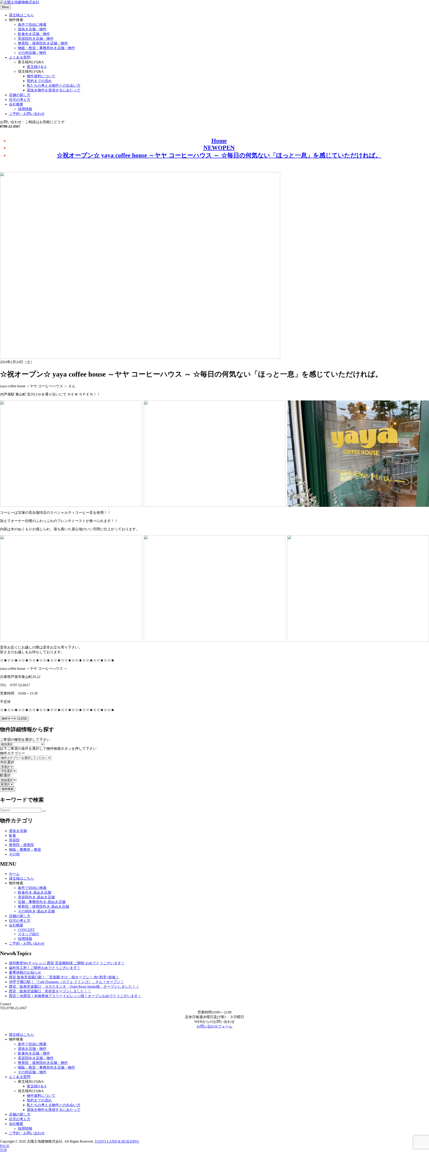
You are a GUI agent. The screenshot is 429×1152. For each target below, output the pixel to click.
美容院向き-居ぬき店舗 (36, 897)
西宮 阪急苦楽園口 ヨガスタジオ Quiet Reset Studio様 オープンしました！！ (74, 986)
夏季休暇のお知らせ (25, 972)
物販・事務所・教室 (25, 849)
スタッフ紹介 (28, 934)
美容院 (14, 840)
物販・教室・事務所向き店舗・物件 (46, 48)
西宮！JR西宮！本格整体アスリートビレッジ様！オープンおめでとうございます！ (75, 996)
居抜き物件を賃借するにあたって (53, 90)
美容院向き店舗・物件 (36, 38)
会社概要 (16, 104)
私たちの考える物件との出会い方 (53, 85)
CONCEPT (26, 930)
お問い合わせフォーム (214, 1026)
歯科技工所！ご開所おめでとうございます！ (44, 968)
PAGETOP (4, 1148)
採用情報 (25, 109)
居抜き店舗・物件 (32, 29)
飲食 (12, 835)
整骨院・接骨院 (21, 845)
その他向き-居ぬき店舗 (36, 911)
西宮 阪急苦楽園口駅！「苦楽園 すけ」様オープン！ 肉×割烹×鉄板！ (64, 977)
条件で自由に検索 (32, 24)
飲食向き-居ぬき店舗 (34, 892)
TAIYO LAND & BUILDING (117, 1141)
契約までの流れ (39, 81)
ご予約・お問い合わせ (27, 114)
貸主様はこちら (21, 15)
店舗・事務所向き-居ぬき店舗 (41, 902)
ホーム (14, 874)
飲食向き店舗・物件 (34, 34)
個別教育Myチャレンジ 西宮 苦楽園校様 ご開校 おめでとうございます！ (67, 963)
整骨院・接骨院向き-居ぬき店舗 (43, 906)
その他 (14, 854)
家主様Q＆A (36, 67)
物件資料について (41, 76)
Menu (5, 7)
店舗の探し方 (19, 95)
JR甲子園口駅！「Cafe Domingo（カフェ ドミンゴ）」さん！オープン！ (66, 982)
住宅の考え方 (19, 99)
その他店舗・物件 (32, 53)
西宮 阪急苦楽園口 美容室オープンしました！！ (50, 991)
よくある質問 (19, 57)
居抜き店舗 (18, 831)
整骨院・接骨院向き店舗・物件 (43, 43)
